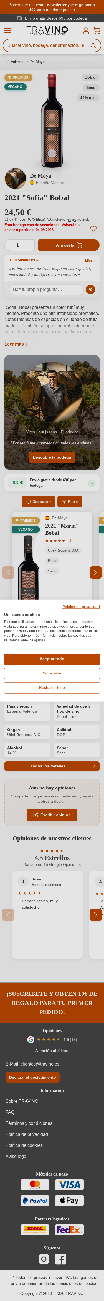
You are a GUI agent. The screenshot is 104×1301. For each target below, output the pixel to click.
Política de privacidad (81, 607)
